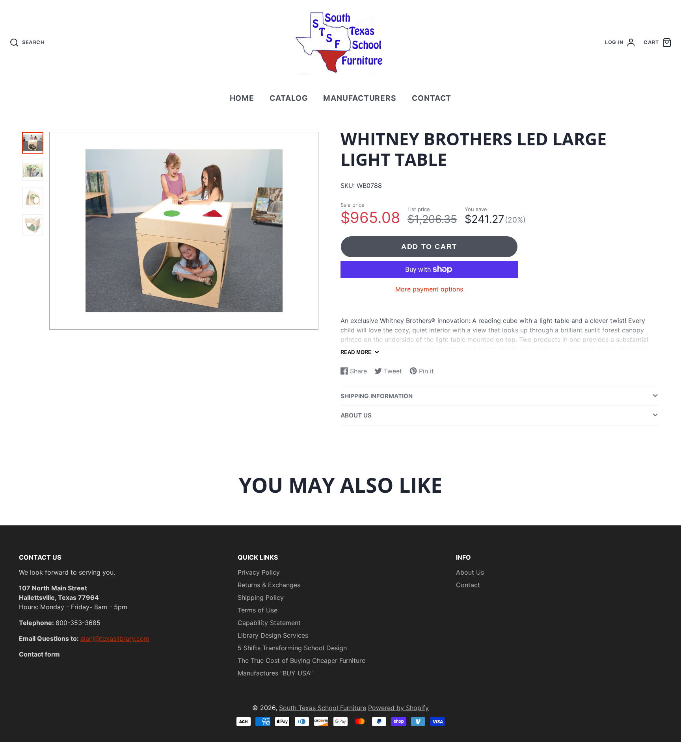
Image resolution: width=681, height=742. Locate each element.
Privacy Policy (259, 572)
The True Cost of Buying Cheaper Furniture (301, 660)
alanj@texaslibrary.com (114, 638)
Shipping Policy (261, 597)
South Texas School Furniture (322, 708)
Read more (356, 352)
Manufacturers (359, 98)
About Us (470, 572)
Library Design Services (273, 635)
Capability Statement (269, 623)
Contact (432, 98)
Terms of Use (257, 610)
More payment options (429, 289)
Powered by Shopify (398, 708)
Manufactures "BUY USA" (275, 673)
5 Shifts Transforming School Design (292, 648)
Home (242, 98)
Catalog (289, 98)
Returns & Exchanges (269, 585)
